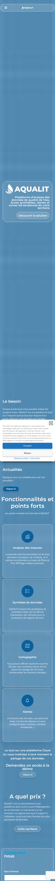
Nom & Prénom (12, 871)
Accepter (27, 445)
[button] (51, 423)
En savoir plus (27, 571)
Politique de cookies (21, 458)
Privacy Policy (35, 458)
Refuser (27, 453)
